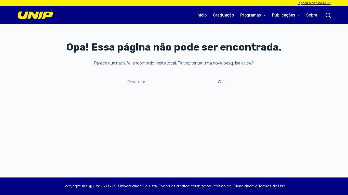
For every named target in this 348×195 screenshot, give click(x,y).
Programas (250, 15)
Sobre (311, 15)
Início (201, 15)
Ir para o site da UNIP (314, 3)
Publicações (283, 15)
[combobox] (169, 82)
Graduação (223, 15)
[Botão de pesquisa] (220, 82)
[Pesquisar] (328, 15)
